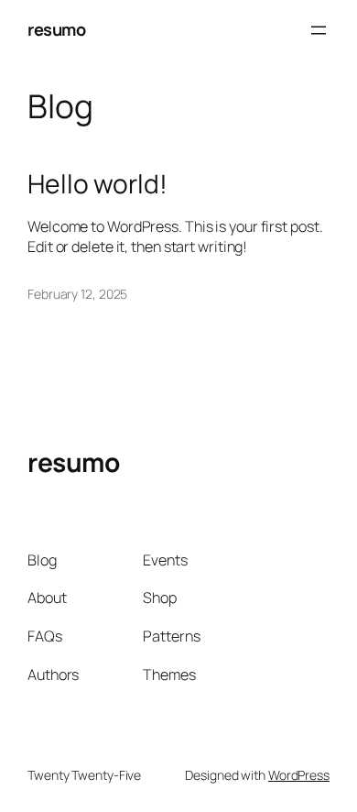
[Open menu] (319, 30)
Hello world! (97, 184)
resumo (56, 29)
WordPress (299, 775)
